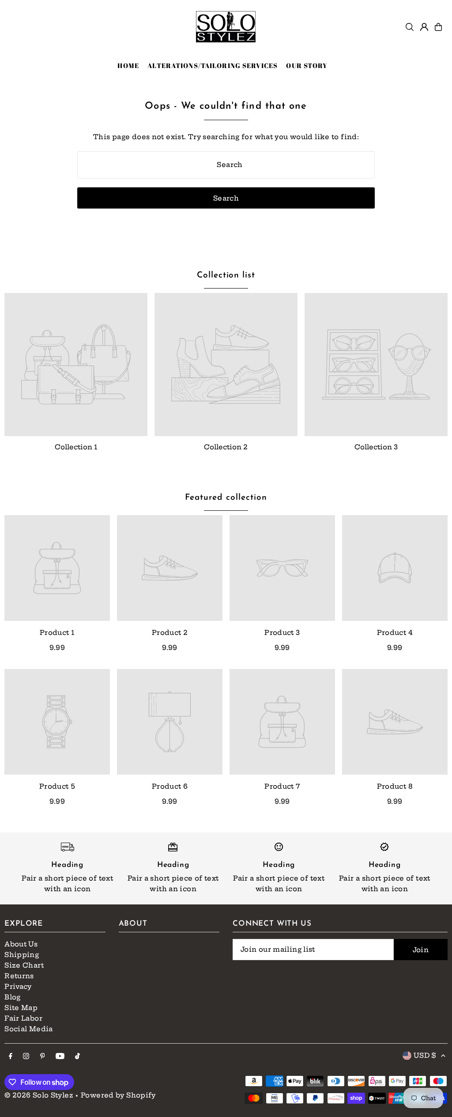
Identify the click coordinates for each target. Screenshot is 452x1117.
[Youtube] (60, 1056)
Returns (19, 976)
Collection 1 (76, 447)
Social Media (28, 1029)
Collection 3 (376, 447)
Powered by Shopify (118, 1095)
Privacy (18, 986)
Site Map (21, 1007)
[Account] (424, 27)
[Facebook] (10, 1056)
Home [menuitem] (128, 65)
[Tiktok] (77, 1056)
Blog (12, 997)
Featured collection (226, 498)
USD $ (425, 1055)
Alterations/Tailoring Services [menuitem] (212, 65)
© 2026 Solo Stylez (38, 1095)
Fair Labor (23, 1018)
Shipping (21, 954)
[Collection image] (75, 364)
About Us (21, 944)
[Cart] (438, 27)
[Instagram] (26, 1056)
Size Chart (24, 965)
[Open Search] (410, 27)
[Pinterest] (42, 1056)
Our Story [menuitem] (307, 65)
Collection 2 (226, 447)
